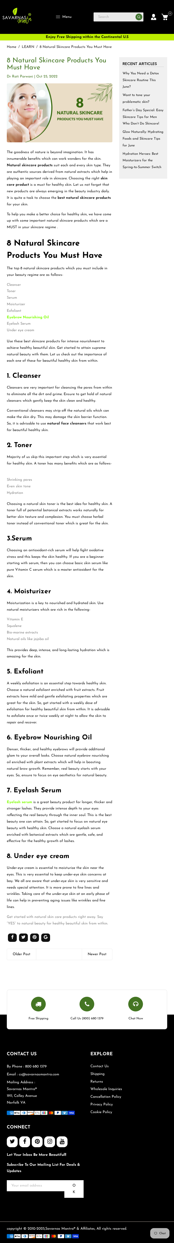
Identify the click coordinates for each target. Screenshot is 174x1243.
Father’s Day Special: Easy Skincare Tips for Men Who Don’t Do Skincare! (143, 117)
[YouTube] (62, 1141)
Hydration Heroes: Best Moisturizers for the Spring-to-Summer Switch (142, 160)
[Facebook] (24, 1141)
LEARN (28, 47)
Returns (96, 1082)
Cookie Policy (101, 1112)
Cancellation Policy (105, 1097)
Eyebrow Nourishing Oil (28, 317)
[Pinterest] (37, 1141)
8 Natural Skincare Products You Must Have (56, 64)
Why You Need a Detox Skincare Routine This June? (141, 80)
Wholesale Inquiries (106, 1089)
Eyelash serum (19, 802)
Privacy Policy (101, 1104)
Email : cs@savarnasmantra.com (33, 1074)
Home (11, 47)
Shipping (97, 1074)
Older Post (21, 954)
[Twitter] (12, 1141)
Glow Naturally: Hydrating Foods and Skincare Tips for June (143, 138)
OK (74, 1189)
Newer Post (97, 954)
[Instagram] (49, 1141)
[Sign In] (153, 17)
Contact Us (99, 1066)
